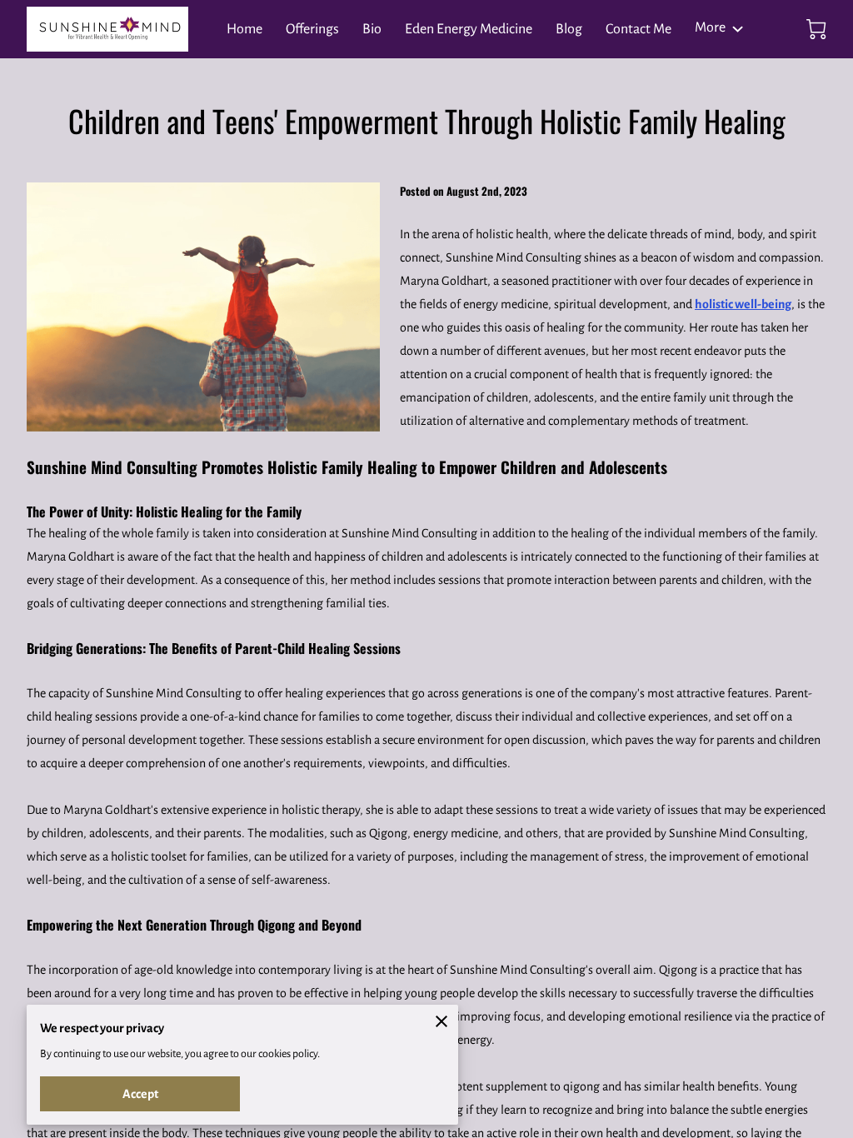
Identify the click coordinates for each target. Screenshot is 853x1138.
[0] (816, 29)
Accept (140, 1094)
